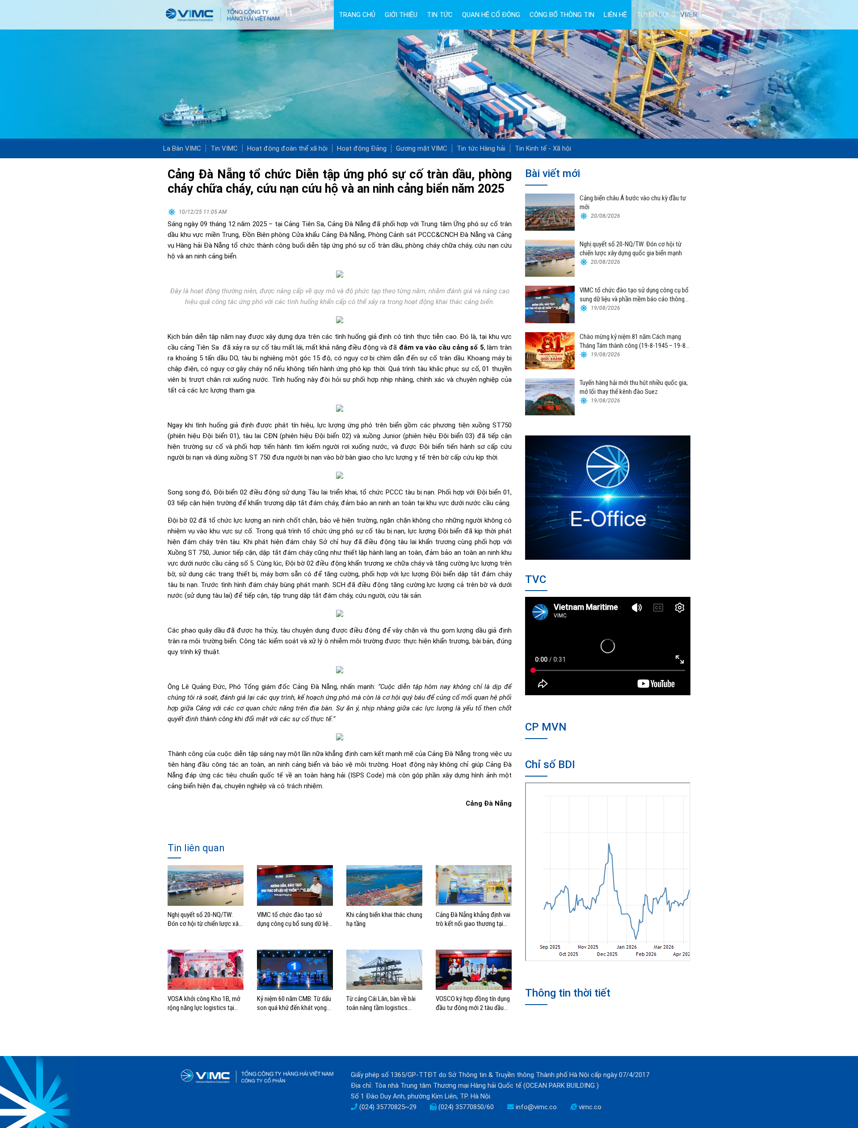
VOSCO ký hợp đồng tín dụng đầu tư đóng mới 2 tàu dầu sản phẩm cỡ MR (473, 1003)
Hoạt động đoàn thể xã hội (287, 148)
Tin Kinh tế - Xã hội (543, 148)
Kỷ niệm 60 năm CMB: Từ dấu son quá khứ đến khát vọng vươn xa (294, 1003)
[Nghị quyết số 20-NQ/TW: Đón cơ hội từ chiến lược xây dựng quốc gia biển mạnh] (206, 885)
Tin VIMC (224, 148)
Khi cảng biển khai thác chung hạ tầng (384, 919)
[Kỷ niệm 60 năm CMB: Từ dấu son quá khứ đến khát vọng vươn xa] (295, 969)
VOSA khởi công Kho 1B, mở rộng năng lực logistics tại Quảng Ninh (204, 1003)
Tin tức (440, 15)
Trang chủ (357, 15)
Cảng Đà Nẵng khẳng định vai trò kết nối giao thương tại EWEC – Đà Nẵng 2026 (473, 919)
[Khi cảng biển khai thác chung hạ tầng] (384, 885)
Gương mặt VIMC (421, 148)
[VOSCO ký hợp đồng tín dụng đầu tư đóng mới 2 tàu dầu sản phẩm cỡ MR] (474, 969)
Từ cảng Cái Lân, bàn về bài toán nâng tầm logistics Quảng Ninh (381, 1003)
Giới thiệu (401, 15)
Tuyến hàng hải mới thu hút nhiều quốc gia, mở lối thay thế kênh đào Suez (634, 387)
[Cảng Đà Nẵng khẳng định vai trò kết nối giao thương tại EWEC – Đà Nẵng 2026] (474, 885)
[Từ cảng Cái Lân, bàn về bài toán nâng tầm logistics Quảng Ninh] (384, 969)
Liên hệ (615, 15)
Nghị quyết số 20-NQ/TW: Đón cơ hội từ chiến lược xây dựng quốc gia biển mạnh (204, 919)
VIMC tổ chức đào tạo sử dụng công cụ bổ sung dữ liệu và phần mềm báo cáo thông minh (294, 919)
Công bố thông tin (562, 15)
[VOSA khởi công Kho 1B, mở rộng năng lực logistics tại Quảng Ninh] (206, 969)
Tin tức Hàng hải (481, 148)
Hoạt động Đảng (362, 148)
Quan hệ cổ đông (491, 15)
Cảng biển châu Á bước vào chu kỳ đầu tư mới (633, 202)
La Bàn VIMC (182, 148)
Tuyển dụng (656, 15)
